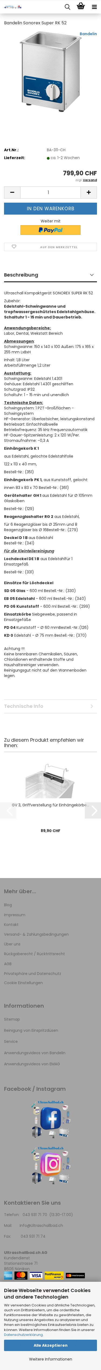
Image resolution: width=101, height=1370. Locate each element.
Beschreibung (21, 274)
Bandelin (88, 34)
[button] (12, 192)
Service (11, 1041)
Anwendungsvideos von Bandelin (34, 1053)
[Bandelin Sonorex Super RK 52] (50, 71)
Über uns (12, 944)
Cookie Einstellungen (23, 982)
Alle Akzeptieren (51, 1345)
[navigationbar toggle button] (94, 7)
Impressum (14, 915)
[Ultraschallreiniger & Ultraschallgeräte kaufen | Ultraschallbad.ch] (11, 7)
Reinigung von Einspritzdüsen (31, 1030)
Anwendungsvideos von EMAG (32, 1064)
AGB (8, 964)
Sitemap (12, 1019)
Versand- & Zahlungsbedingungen (36, 934)
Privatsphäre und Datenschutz (32, 973)
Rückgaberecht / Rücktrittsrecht (34, 954)
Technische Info (23, 706)
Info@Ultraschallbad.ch (41, 1225)
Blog (8, 905)
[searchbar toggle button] (67, 7)
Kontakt (11, 924)
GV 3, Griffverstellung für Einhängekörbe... (50, 805)
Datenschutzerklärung (23, 1334)
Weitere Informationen (50, 1359)
